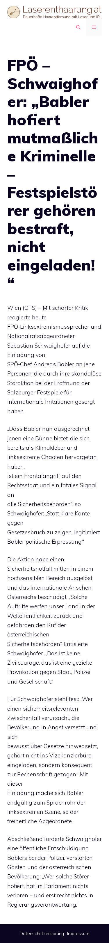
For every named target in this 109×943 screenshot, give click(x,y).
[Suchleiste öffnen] (78, 27)
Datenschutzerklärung (42, 933)
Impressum (78, 933)
